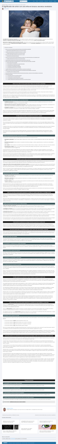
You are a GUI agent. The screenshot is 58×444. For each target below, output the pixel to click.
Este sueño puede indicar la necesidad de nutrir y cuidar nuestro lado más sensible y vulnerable (20, 61)
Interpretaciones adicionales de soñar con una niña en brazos (16, 50)
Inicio (34, 1)
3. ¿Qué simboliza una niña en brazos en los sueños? (15, 78)
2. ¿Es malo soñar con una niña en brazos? (13, 76)
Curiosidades (41, 1)
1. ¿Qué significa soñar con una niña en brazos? (14, 75)
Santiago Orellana (6, 8)
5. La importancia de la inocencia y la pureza (14, 67)
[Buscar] (26, 1)
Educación (50, 1)
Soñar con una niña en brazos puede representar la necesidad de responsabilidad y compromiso (21, 70)
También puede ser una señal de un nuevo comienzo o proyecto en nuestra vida (18, 69)
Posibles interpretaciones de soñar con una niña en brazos (16, 53)
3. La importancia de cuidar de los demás (13, 65)
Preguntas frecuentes (9, 74)
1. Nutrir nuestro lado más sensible (12, 62)
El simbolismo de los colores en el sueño (13, 71)
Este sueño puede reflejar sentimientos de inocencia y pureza (15, 54)
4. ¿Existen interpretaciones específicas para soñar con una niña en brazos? (19, 79)
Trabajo (55, 1)
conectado (13, 438)
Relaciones (46, 1)
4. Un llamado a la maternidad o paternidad (14, 66)
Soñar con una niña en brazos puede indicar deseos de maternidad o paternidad (18, 49)
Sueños (37, 1)
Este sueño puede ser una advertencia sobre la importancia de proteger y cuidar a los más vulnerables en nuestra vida (24, 73)
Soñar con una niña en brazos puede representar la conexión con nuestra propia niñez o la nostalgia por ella (22, 57)
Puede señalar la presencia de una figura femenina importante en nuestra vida (18, 60)
